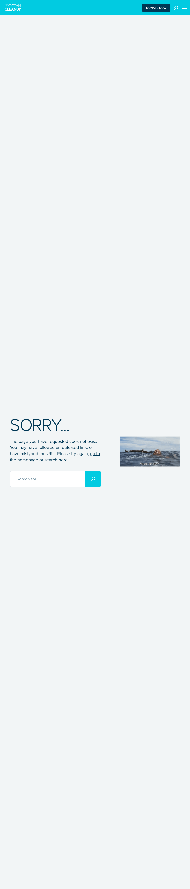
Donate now (156, 7)
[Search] (93, 479)
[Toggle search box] (174, 7)
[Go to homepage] (13, 7)
